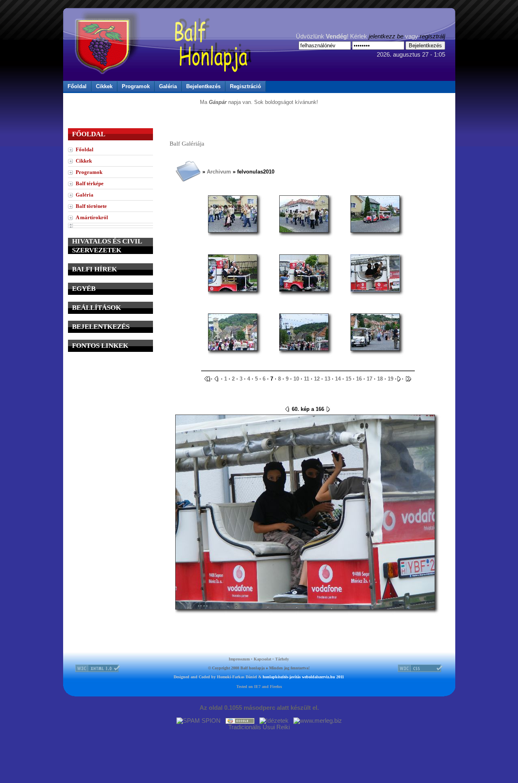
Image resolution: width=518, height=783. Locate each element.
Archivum (219, 172)
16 (359, 379)
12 (317, 379)
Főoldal (77, 86)
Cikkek (104, 86)
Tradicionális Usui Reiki (259, 727)
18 (380, 379)
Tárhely (282, 659)
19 (390, 379)
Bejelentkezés (203, 86)
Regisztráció (245, 86)
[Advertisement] (110, 409)
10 (296, 379)
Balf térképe (90, 183)
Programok (136, 86)
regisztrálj (432, 36)
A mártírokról (92, 217)
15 (348, 379)
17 (369, 379)
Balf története (91, 206)
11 (306, 379)
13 (327, 379)
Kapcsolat (262, 659)
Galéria (168, 86)
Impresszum (239, 659)
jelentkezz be (386, 36)
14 (338, 379)
